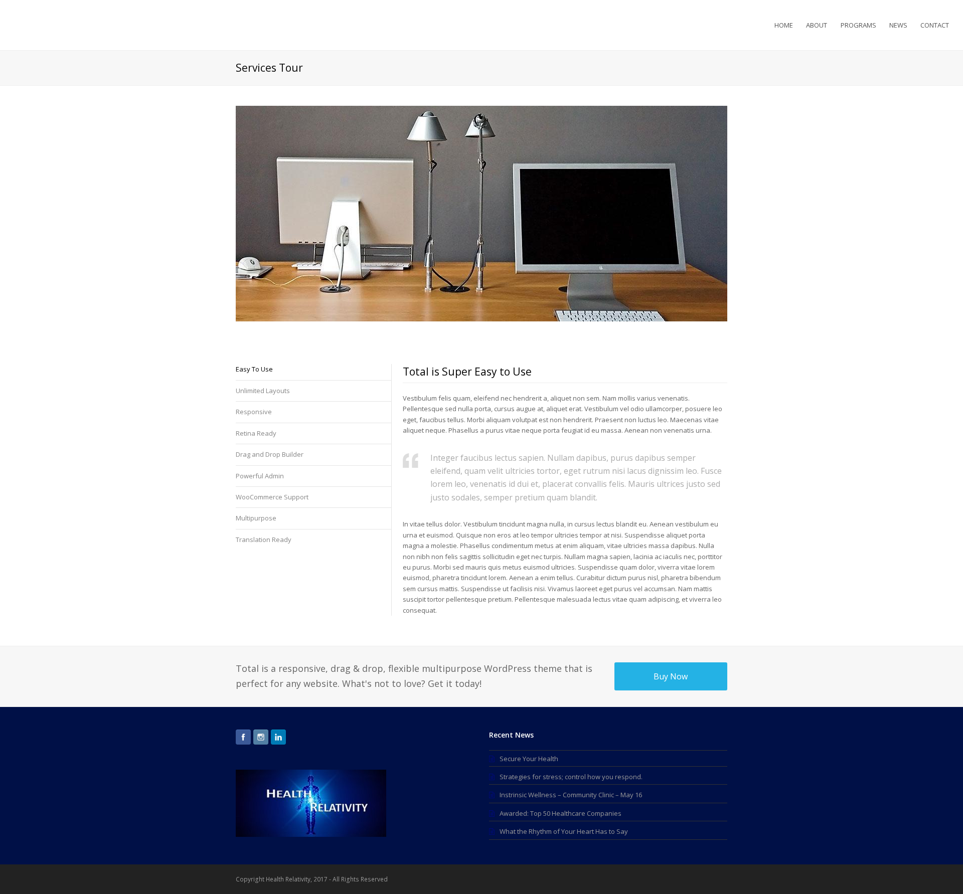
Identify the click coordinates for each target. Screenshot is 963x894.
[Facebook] (243, 737)
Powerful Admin (260, 475)
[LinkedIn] (278, 737)
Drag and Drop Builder (269, 454)
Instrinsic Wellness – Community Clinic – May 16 (571, 794)
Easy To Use (254, 369)
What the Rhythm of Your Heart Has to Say (564, 831)
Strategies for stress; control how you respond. (571, 776)
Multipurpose (256, 517)
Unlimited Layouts (263, 390)
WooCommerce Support (272, 496)
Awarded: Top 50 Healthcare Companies (560, 813)
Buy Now (671, 676)
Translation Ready (263, 539)
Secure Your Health (529, 758)
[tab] (313, 372)
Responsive (254, 411)
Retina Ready (256, 433)
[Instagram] (260, 737)
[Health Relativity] (54, 24)
